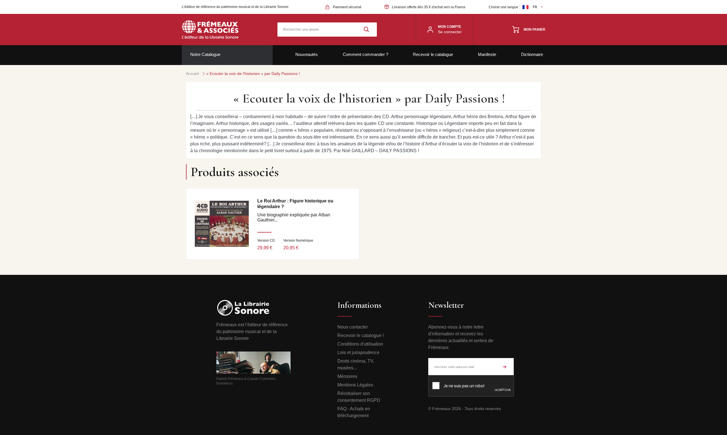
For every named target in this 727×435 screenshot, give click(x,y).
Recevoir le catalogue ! (360, 335)
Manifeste (487, 54)
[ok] (504, 366)
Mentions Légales (355, 384)
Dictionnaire (532, 54)
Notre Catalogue (205, 54)
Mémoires (347, 376)
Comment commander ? (365, 54)
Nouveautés (306, 54)
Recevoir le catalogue (433, 54)
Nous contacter (352, 327)
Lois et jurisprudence (358, 352)
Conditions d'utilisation (360, 344)
